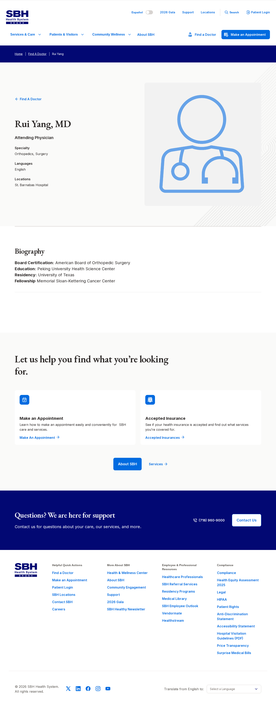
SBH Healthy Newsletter (126, 609)
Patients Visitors (64, 34)
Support (188, 12)
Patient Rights (228, 607)
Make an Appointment (37, 438)
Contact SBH (62, 602)
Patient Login (260, 12)
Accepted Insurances (162, 438)
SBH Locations (63, 595)
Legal (221, 592)
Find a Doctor (31, 99)
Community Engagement (126, 587)
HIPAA (222, 599)
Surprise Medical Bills (234, 653)
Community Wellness (108, 34)
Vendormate (172, 613)
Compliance (226, 573)
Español (137, 12)
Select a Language (222, 689)
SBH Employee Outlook (180, 606)
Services (156, 464)
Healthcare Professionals (182, 577)
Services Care (22, 34)
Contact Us (247, 520)
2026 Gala (167, 12)
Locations (208, 12)
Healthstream (173, 620)
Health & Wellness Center (127, 573)
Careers (58, 609)
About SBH (145, 35)
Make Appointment (248, 35)
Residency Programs (178, 591)
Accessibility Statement (236, 626)
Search (234, 12)
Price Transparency (233, 646)
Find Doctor (205, 35)
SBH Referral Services (179, 584)
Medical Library (174, 599)
